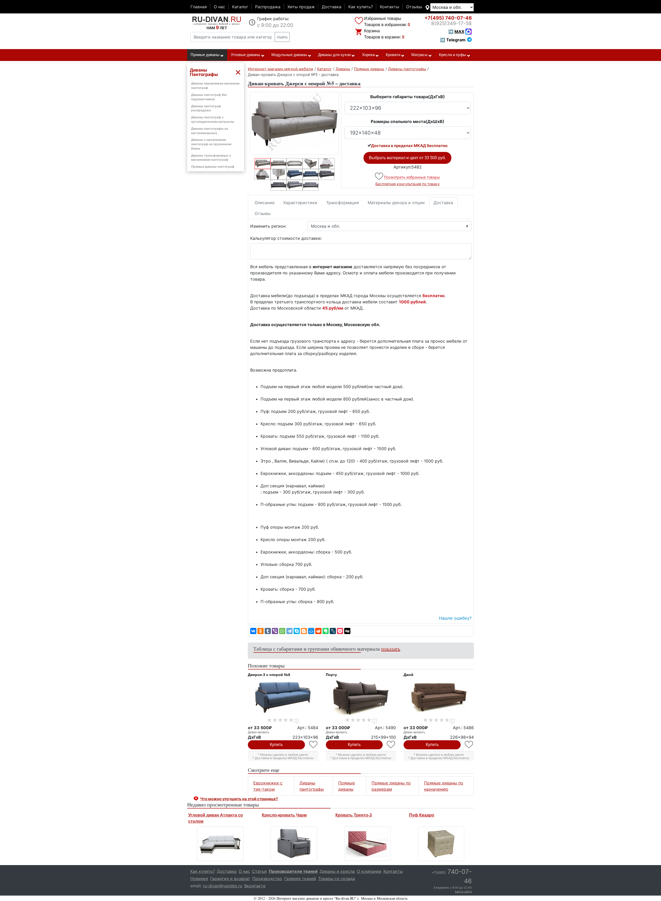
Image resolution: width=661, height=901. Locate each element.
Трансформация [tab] (342, 202)
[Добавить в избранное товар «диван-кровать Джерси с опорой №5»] (379, 176)
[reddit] (318, 631)
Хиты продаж (301, 6)
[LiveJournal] (333, 631)
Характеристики (300, 202)
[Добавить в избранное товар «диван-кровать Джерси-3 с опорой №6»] (313, 744)
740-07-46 (448, 18)
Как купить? (360, 6)
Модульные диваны (289, 55)
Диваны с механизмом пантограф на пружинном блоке (211, 144)
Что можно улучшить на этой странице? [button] (239, 798)
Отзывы (414, 6)
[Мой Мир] (311, 631)
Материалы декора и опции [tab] (396, 202)
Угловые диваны (245, 55)
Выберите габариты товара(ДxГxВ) (407, 96)
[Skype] (297, 631)
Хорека (368, 55)
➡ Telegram (453, 39)
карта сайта (463, 891)
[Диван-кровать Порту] (361, 697)
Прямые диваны (205, 55)
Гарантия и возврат (230, 878)
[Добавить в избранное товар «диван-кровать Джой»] (469, 744)
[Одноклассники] (260, 631)
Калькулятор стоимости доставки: (286, 238)
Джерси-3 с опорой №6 (269, 675)
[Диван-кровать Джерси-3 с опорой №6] (283, 697)
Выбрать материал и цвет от (407, 158)
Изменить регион (268, 226)
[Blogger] (304, 631)
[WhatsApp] (282, 631)
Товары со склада (336, 878)
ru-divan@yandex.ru (222, 885)
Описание (264, 202)
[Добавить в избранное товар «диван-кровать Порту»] (391, 744)
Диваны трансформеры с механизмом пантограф (211, 157)
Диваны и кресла (337, 871)
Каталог (240, 6)
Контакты (389, 6)
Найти (282, 37)
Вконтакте (254, 885)
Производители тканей (293, 871)
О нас (219, 6)
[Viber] (275, 631)
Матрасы (419, 55)
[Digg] (347, 631)
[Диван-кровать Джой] (439, 697)
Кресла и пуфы (452, 55)
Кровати (393, 55)
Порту (331, 675)
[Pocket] (340, 631)
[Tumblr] (268, 631)
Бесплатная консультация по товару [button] (407, 184)
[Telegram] (289, 631)
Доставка (331, 6)
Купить (276, 744)
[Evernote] (325, 631)
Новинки (199, 878)
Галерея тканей (300, 878)
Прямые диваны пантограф (212, 166)
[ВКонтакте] (253, 631)
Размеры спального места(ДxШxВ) (407, 121)
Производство (267, 878)
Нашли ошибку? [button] (455, 618)
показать (390, 648)
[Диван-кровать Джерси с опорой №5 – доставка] (294, 123)
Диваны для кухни (334, 55)
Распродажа (267, 6)
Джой (408, 675)
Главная (199, 6)
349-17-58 (451, 23)
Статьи (259, 871)
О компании (369, 871)
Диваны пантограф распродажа (206, 108)
